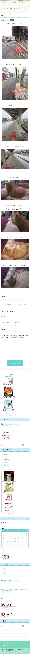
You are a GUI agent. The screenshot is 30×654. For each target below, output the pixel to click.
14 (18, 538)
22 (22, 541)
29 (22, 543)
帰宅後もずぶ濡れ (7, 454)
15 (22, 538)
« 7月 (2, 549)
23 (26, 541)
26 (11, 543)
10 (3, 538)
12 (11, 538)
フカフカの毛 (23, 304)
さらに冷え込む (7, 304)
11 (7, 538)
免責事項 (4, 645)
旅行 (4, 568)
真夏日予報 (5, 465)
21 (18, 541)
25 (7, 543)
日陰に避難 (5, 462)
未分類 (4, 574)
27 (15, 543)
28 (18, 543)
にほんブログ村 (5, 425)
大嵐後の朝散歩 (6, 459)
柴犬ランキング (4, 607)
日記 (12, 20)
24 (3, 543)
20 (15, 541)
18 (7, 541)
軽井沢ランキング (5, 616)
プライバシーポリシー (8, 643)
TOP (13, 8)
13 (15, 538)
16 (26, 538)
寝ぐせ (4, 457)
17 (3, 541)
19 (11, 541)
